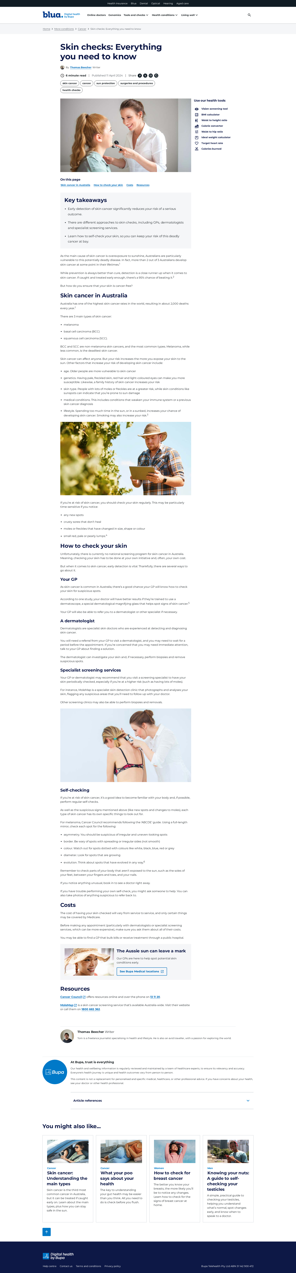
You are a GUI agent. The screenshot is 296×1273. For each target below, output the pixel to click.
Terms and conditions (88, 1266)
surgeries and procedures (136, 83)
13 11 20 (155, 997)
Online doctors (96, 15)
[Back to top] (46, 1232)
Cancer (82, 28)
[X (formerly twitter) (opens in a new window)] (145, 76)
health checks (71, 90)
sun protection (105, 83)
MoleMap (66, 1005)
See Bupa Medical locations (139, 971)
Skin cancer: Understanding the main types (67, 1178)
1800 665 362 (91, 1009)
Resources (143, 185)
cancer (86, 83)
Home (46, 28)
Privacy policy (112, 1266)
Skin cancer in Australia (75, 185)
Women (159, 1168)
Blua (133, 3)
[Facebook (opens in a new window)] (140, 76)
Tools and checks (134, 15)
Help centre (49, 1266)
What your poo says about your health (117, 1178)
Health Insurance (117, 3)
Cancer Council (71, 997)
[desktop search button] (249, 15)
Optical (155, 3)
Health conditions (163, 15)
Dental (144, 3)
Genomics (114, 15)
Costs (129, 185)
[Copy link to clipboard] (156, 76)
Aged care (182, 3)
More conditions (64, 28)
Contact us (66, 1266)
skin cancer (70, 83)
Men (210, 1168)
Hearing (168, 3)
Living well (188, 15)
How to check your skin (108, 185)
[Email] (151, 76)
